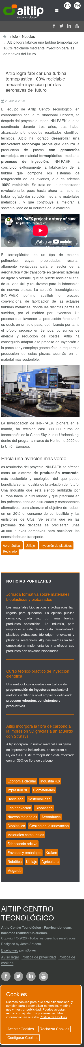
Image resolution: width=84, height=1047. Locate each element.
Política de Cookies (53, 1017)
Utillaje (31, 545)
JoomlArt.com (30, 943)
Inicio (13, 36)
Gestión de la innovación (49, 825)
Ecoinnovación (19, 807)
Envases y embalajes (24, 852)
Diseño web (9, 950)
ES (67, 5)
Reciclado (10, 551)
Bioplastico (16, 825)
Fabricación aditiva (22, 843)
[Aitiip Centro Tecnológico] (23, 10)
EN (77, 5)
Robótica (14, 861)
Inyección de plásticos (56, 545)
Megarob (14, 870)
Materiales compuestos (25, 834)
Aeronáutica (12, 545)
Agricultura (50, 861)
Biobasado (44, 807)
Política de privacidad (39, 957)
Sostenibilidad (39, 798)
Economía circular (21, 781)
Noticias (28, 36)
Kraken (51, 852)
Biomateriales (44, 790)
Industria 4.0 (50, 781)
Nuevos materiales (22, 816)
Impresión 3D (18, 790)
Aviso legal (10, 957)
